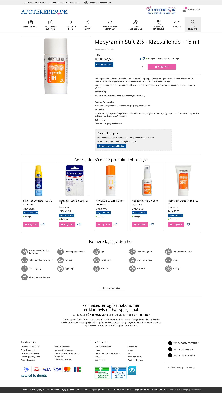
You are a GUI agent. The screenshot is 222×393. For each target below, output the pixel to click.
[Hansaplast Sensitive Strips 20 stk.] (74, 181)
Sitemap (191, 367)
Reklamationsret (62, 346)
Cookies (98, 356)
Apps (130, 353)
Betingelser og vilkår (30, 346)
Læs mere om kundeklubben (111, 146)
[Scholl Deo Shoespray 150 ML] (38, 181)
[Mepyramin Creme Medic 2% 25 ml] (183, 181)
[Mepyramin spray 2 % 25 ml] (147, 181)
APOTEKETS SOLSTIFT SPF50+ (110, 200)
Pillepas (98, 350)
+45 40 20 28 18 (99, 314)
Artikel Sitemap (176, 367)
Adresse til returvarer (64, 350)
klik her (144, 314)
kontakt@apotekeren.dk (186, 343)
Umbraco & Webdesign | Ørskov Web (185, 390)
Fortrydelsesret (28, 360)
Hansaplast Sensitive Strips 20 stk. (73, 202)
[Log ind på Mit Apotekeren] (160, 10)
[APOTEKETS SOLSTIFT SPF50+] (111, 181)
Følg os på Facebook (183, 349)
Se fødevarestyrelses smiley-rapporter (67, 354)
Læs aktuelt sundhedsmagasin (108, 353)
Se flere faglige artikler (111, 288)
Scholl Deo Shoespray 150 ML (37, 200)
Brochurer (132, 346)
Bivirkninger (100, 360)
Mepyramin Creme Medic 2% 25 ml (183, 202)
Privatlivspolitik (28, 350)
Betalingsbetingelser (30, 356)
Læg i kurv (163, 66)
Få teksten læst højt (64, 359)
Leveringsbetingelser (30, 353)
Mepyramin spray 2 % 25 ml (145, 200)
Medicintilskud (134, 356)
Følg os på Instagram (184, 355)
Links (130, 350)
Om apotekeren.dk (103, 346)
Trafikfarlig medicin (137, 360)
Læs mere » (28, 204)
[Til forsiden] (56, 12)
